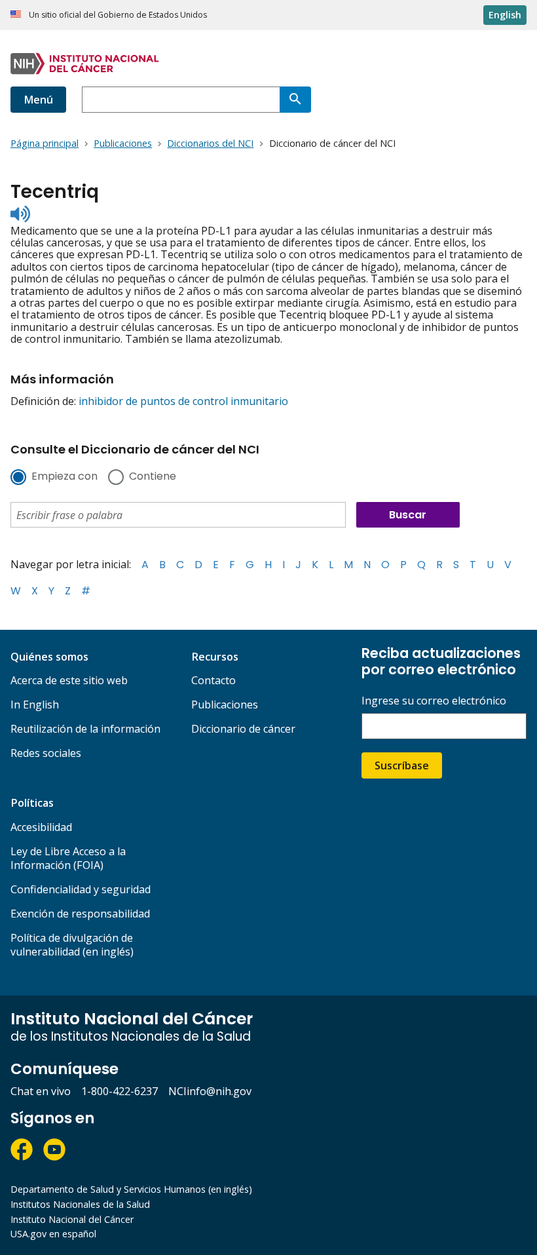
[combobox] (181, 100)
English (505, 15)
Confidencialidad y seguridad (80, 889)
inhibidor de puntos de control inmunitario (183, 401)
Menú (38, 99)
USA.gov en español (53, 1233)
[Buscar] (295, 100)
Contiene (152, 477)
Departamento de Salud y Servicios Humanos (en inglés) (131, 1189)
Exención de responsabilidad (80, 913)
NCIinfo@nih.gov (209, 1091)
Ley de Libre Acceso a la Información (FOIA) (68, 858)
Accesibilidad (41, 827)
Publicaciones (224, 704)
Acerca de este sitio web (69, 680)
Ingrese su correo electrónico (433, 701)
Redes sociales (45, 753)
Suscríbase (402, 765)
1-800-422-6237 (119, 1091)
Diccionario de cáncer (243, 729)
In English (34, 704)
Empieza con (64, 477)
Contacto (213, 680)
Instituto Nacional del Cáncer (72, 1219)
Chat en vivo (40, 1091)
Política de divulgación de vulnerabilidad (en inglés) (72, 945)
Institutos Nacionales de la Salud (80, 1204)
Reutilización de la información (85, 729)
